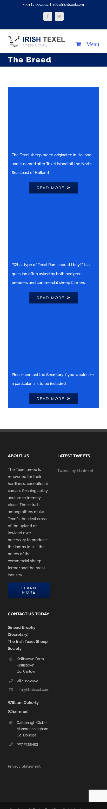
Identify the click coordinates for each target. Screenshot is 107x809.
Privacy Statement (24, 766)
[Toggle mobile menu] (92, 44)
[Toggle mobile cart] (78, 44)
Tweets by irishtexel (75, 470)
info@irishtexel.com (68, 5)
